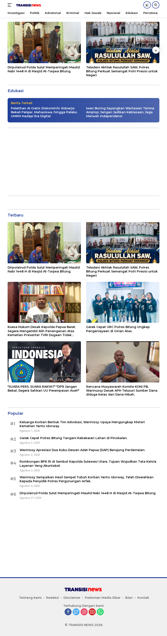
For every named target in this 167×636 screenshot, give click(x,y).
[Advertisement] (83, 161)
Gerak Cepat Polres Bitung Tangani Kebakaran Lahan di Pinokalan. (73, 438)
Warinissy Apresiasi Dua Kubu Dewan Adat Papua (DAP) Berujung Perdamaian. (82, 450)
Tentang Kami (30, 598)
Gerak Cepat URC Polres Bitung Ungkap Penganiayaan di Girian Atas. (118, 329)
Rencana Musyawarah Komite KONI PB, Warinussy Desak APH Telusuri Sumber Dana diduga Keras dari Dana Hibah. (121, 390)
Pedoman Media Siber (102, 598)
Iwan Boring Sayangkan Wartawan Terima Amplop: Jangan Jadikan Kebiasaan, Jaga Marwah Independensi (120, 112)
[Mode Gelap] (147, 4)
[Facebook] (68, 612)
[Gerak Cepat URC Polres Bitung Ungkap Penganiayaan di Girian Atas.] (122, 302)
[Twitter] (76, 612)
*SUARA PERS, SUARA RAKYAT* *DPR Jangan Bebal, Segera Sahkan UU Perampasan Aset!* (43, 388)
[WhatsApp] (100, 612)
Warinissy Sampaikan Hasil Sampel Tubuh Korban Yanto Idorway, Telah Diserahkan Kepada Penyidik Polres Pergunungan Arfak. (87, 479)
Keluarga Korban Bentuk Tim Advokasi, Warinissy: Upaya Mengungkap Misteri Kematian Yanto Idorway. (82, 424)
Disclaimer (71, 598)
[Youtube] (92, 612)
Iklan (129, 598)
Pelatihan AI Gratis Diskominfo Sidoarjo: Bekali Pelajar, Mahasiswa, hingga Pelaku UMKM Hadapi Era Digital (44, 112)
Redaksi (52, 598)
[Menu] (10, 5)
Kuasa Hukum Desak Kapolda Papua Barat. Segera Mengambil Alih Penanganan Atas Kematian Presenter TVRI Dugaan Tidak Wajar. (42, 331)
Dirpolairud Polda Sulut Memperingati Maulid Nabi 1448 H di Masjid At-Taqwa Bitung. (44, 69)
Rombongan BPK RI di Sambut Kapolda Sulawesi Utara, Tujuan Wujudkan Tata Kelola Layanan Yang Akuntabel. (88, 463)
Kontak (143, 598)
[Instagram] (84, 612)
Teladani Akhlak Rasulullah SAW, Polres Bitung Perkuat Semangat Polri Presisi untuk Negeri (122, 71)
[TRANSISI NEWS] (28, 5)
